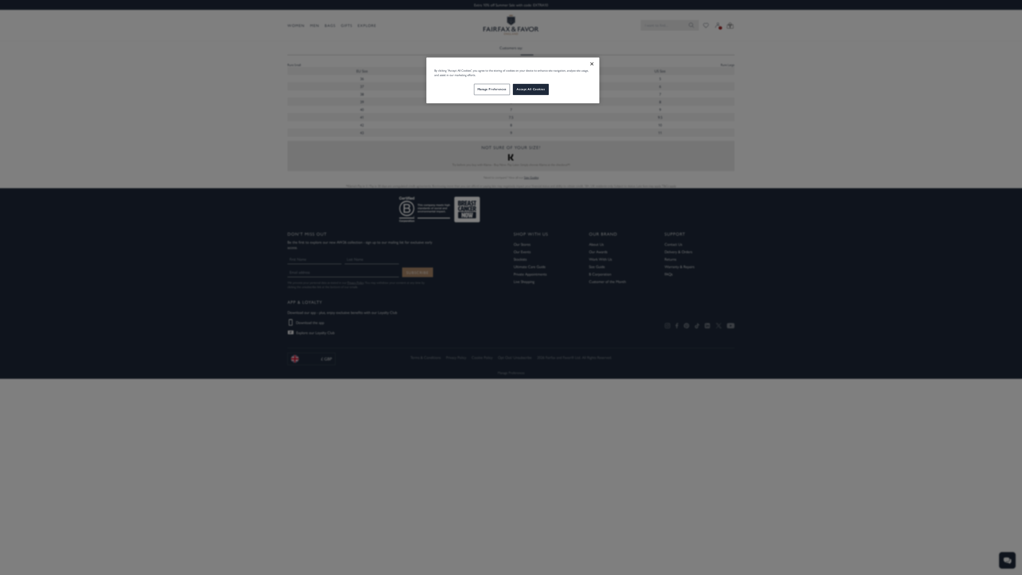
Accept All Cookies (531, 89)
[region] (512, 80)
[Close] (592, 64)
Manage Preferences (491, 89)
